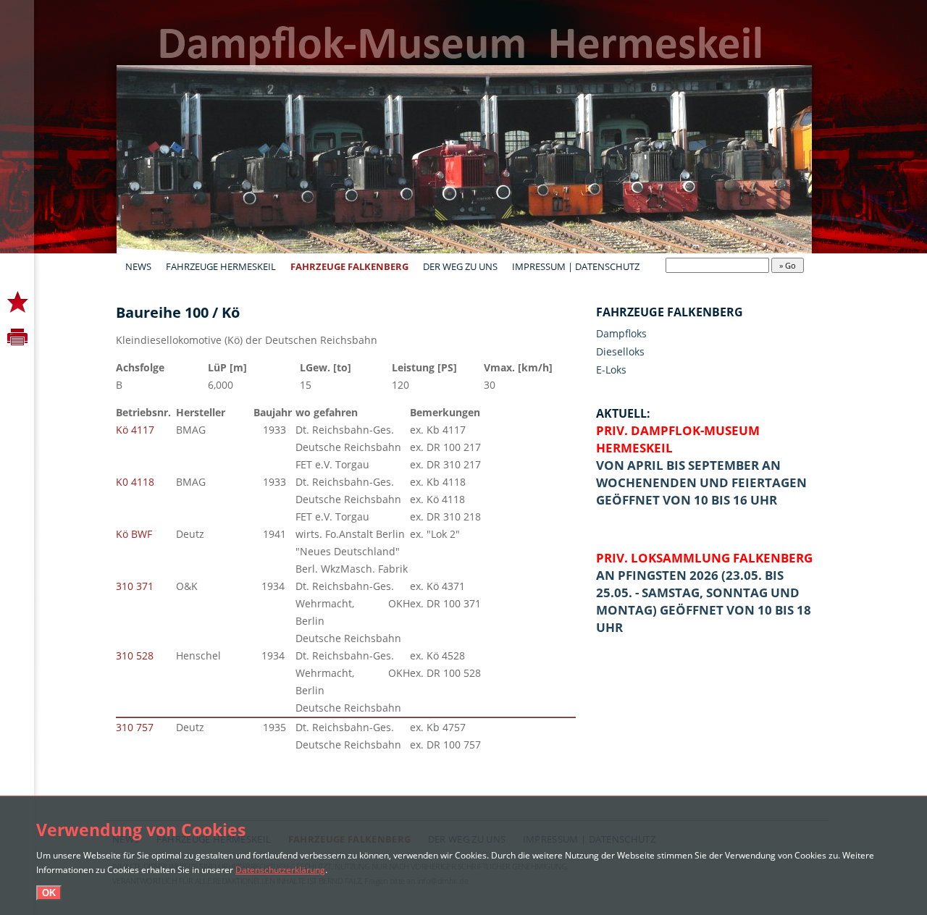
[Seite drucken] (17, 337)
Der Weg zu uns (460, 266)
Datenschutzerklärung (280, 869)
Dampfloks (621, 333)
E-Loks (611, 369)
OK (49, 892)
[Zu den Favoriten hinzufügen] (17, 303)
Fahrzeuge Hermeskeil (221, 266)
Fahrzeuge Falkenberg (349, 266)
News (138, 266)
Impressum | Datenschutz (575, 266)
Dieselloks (620, 351)
